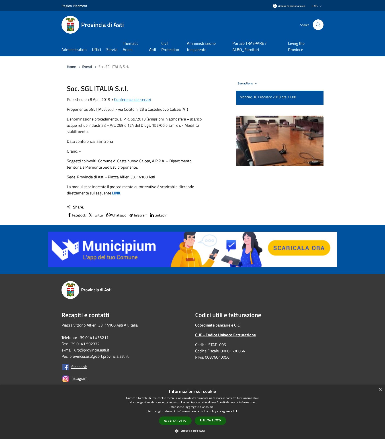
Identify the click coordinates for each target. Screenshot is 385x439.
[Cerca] (318, 24)
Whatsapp (118, 215)
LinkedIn (160, 215)
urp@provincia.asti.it (91, 350)
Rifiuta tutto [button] (210, 420)
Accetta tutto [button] (175, 421)
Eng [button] (315, 6)
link (235, 411)
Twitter (98, 215)
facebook (79, 367)
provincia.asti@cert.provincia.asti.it (99, 356)
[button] (192, 431)
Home (71, 66)
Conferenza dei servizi (132, 99)
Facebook (79, 215)
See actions (246, 83)
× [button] (380, 389)
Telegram (140, 215)
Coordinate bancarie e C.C (217, 325)
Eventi (87, 66)
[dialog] (192, 412)
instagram (79, 378)
